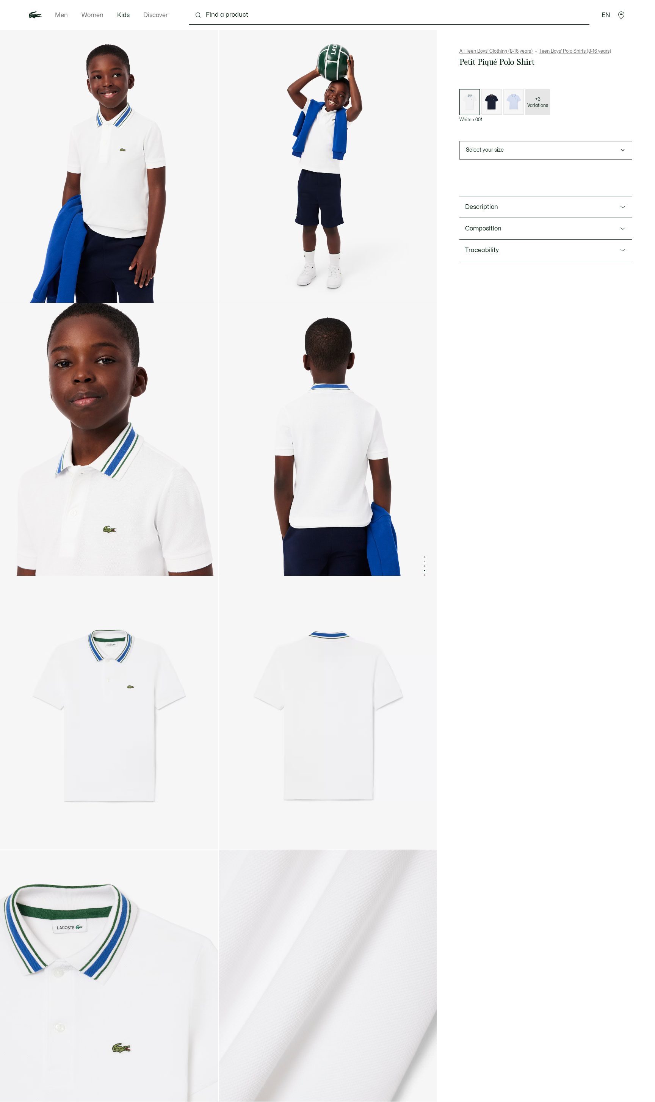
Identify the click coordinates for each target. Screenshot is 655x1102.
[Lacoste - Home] (35, 15)
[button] (621, 15)
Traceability (482, 250)
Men (61, 15)
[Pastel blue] (513, 102)
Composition (483, 229)
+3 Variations (537, 102)
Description (481, 207)
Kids (123, 15)
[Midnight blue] (491, 102)
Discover (155, 15)
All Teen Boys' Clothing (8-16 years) (496, 51)
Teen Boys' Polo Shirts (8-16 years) (575, 51)
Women (92, 15)
